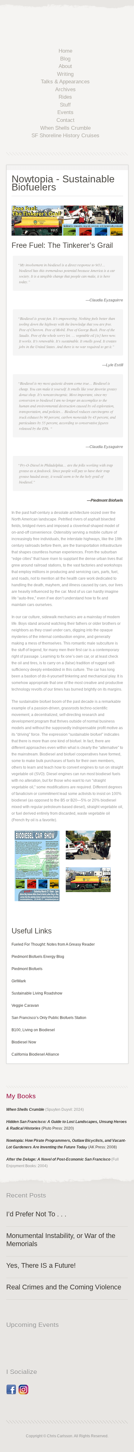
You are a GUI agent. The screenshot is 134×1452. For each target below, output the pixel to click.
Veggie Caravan (25, 1005)
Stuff (65, 105)
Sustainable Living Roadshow (37, 993)
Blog (65, 59)
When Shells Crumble (65, 128)
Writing (65, 74)
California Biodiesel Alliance (35, 1054)
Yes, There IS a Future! (41, 1265)
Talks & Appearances (65, 82)
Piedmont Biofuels (27, 969)
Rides (65, 97)
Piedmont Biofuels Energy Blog (38, 956)
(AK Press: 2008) (102, 1147)
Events (65, 112)
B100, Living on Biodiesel (33, 1030)
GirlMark (19, 981)
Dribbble (23, 1387)
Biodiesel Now (24, 1042)
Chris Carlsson (75, 23)
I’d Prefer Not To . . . (36, 1214)
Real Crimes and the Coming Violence (63, 1287)
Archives (65, 89)
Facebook (11, 1387)
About (65, 66)
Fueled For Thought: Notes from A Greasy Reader (53, 944)
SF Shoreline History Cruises (65, 135)
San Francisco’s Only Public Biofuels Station (49, 1018)
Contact (65, 120)
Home (65, 51)
